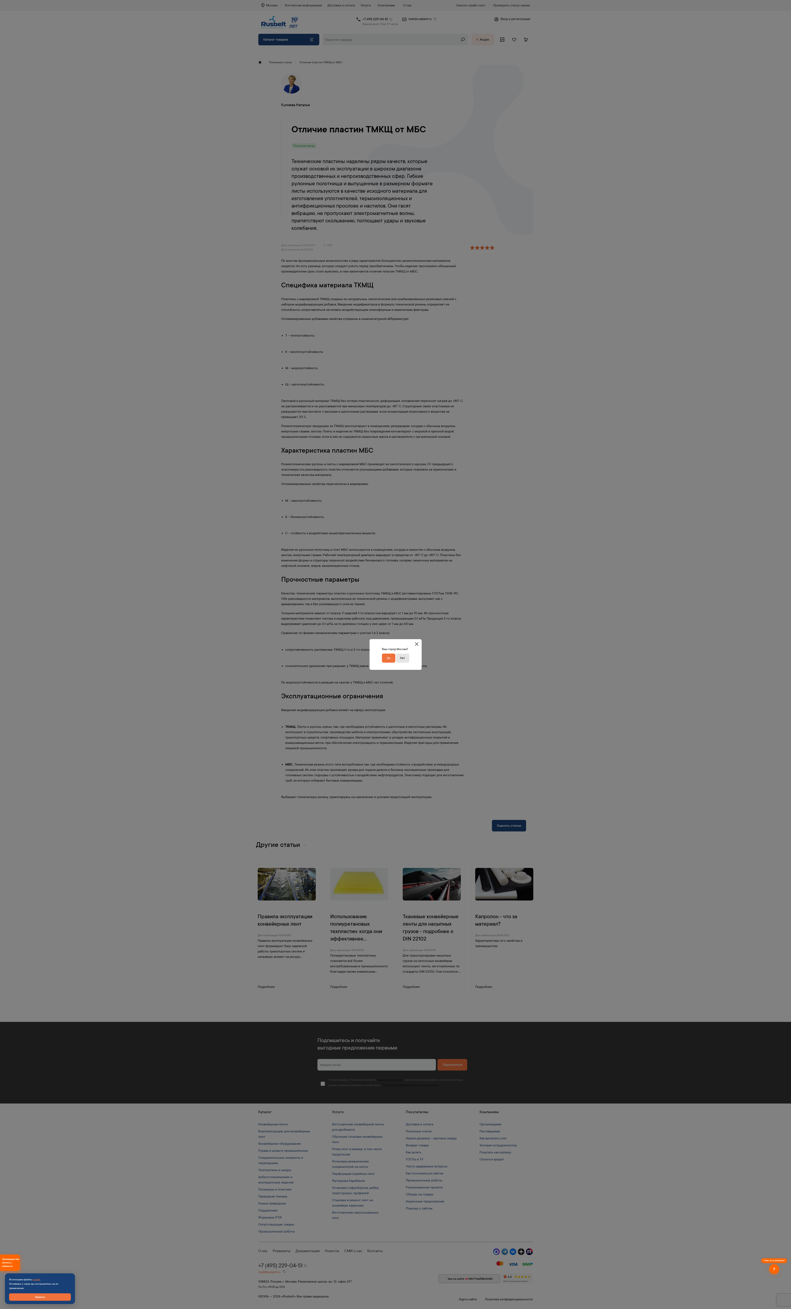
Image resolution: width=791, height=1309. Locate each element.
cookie (36, 1279)
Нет (402, 658)
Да (388, 658)
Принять (40, 1297)
